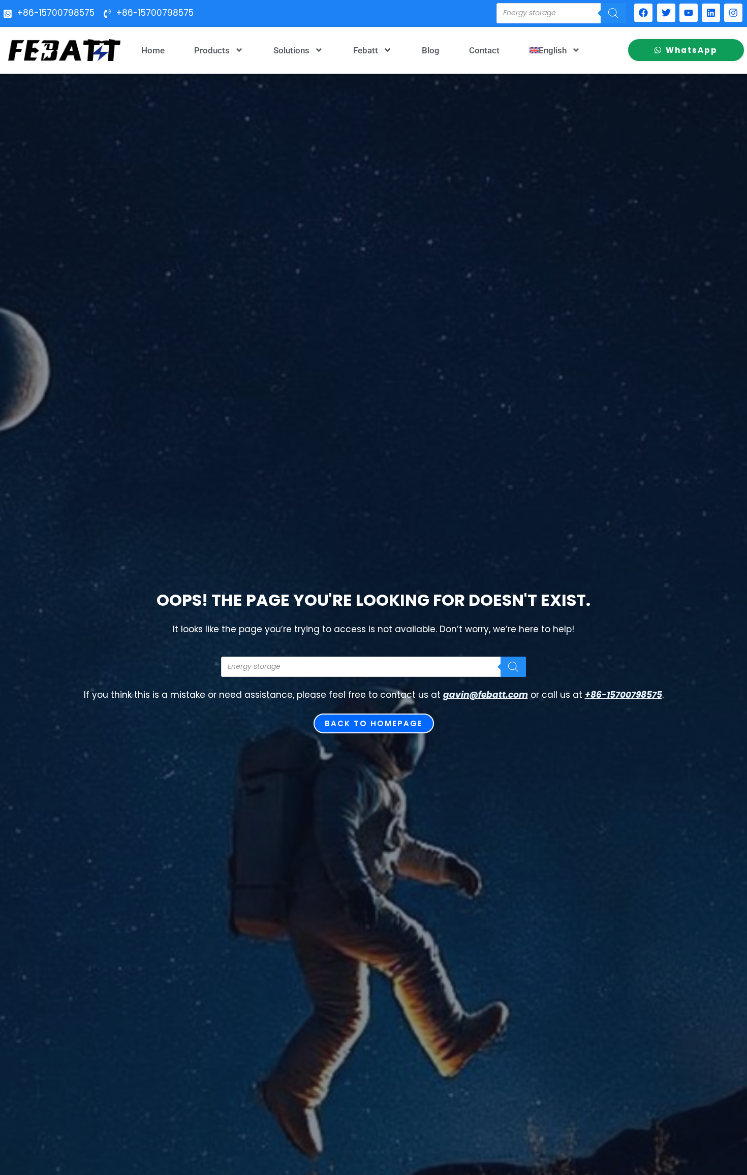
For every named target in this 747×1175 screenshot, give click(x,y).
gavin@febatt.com (485, 695)
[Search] (613, 13)
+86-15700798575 (623, 695)
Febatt (365, 50)
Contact (484, 50)
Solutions (291, 50)
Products (212, 50)
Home (153, 50)
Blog (431, 50)
